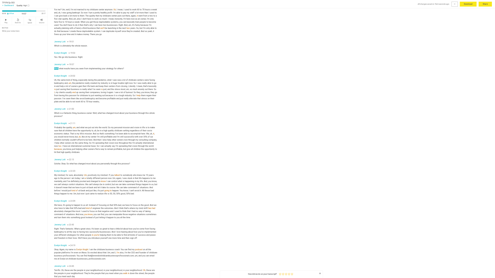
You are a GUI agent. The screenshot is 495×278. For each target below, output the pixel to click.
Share (485, 4)
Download (468, 4)
